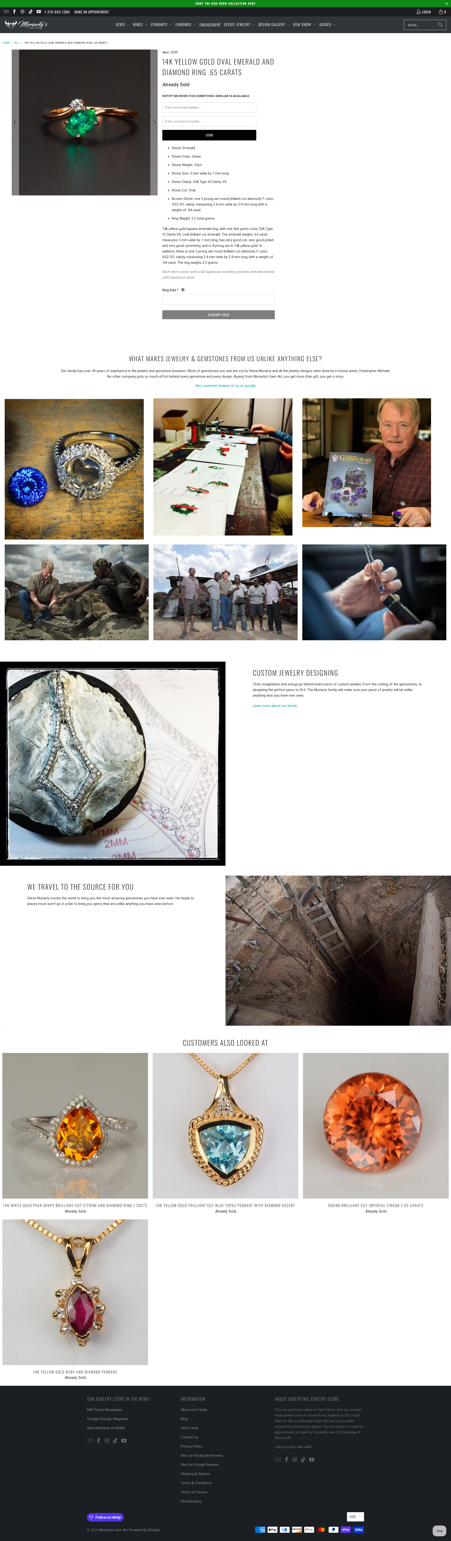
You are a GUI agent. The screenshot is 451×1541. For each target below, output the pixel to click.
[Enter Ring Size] (183, 289)
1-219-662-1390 (57, 11)
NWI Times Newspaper (104, 1410)
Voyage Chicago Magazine (107, 1419)
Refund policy (191, 1501)
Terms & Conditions (196, 1483)
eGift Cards (189, 1428)
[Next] (154, 122)
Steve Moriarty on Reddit (106, 1428)
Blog (184, 1419)
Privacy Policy (191, 1446)
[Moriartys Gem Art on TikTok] (30, 11)
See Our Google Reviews (200, 1465)
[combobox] (425, 25)
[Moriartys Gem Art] (26, 24)
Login (426, 11)
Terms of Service (194, 1492)
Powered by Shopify (144, 1530)
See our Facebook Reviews (202, 1455)
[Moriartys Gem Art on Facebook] (14, 11)
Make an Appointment (91, 11)
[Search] (440, 25)
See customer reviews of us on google (225, 386)
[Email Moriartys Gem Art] (6, 11)
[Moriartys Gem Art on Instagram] (22, 11)
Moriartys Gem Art (113, 1530)
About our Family (194, 1410)
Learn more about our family (275, 706)
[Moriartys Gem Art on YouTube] (38, 11)
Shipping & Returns (195, 1474)
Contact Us (189, 1437)
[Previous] (15, 122)
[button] (123, 25)
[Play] (85, 122)
